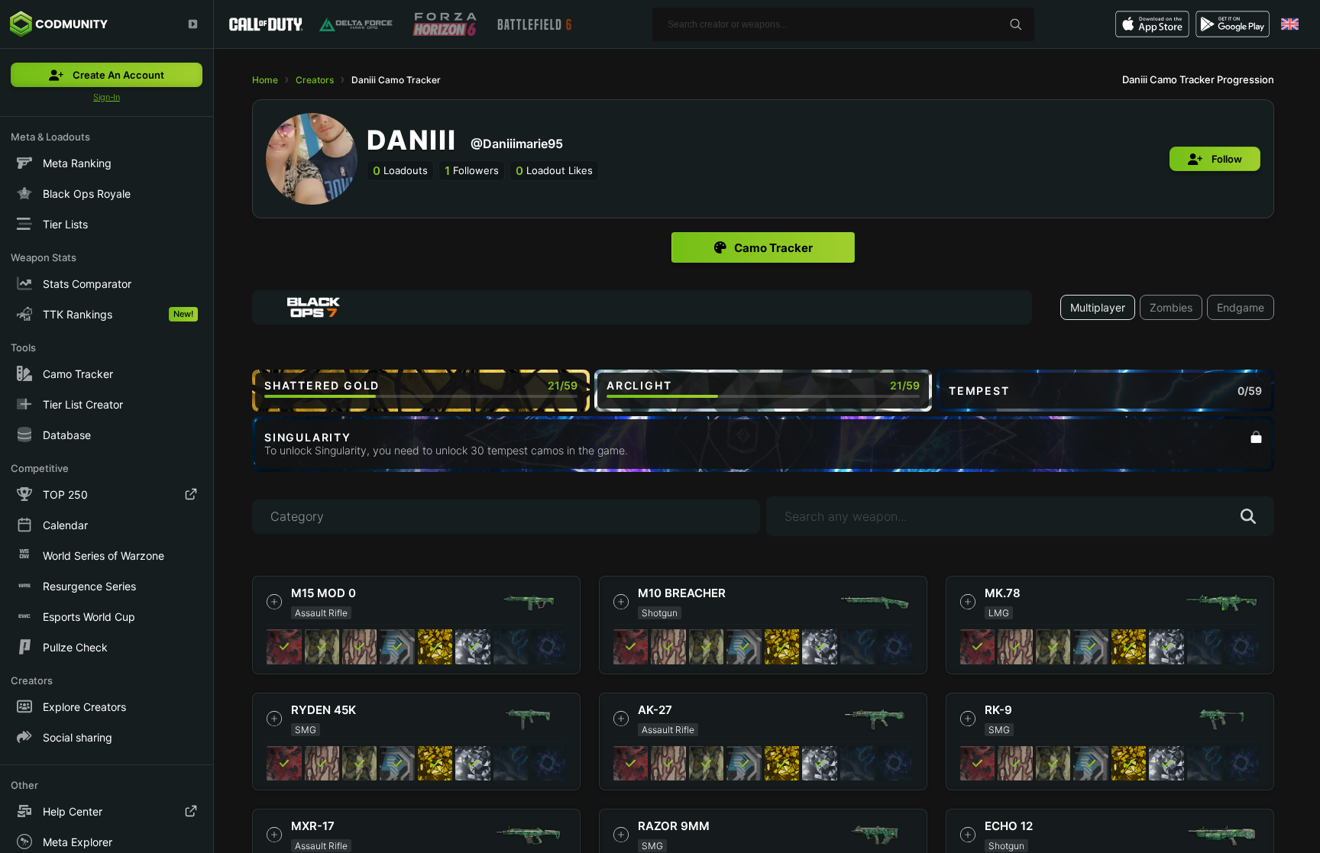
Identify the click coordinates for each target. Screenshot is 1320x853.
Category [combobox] (297, 516)
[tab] (763, 247)
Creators (315, 80)
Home (265, 80)
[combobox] (642, 307)
